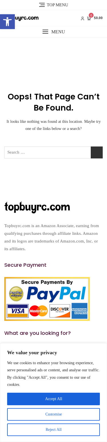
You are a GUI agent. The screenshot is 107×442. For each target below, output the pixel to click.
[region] (53, 392)
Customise (53, 414)
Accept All (53, 399)
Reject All (54, 429)
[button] (7, 21)
